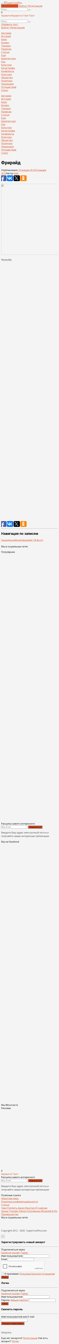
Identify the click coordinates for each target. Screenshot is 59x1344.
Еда (3, 61)
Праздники (7, 83)
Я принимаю (29, 1273)
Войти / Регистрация (30, 6)
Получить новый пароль (12, 1323)
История (6, 36)
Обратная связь (10, 1198)
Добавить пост (9, 6)
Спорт (4, 90)
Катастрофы (8, 68)
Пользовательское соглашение (37, 1273)
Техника (6, 45)
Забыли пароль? (19, 1300)
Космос (5, 42)
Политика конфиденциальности (19, 1201)
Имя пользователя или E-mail (17, 1316)
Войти (4, 1277)
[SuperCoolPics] (13, 2)
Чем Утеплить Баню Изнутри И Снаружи (24, 1208)
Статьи (5, 52)
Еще (3, 55)
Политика (6, 80)
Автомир (6, 33)
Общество (7, 77)
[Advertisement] (29, 392)
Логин (4, 1304)
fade (16, 173)
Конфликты (7, 71)
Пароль (14, 1300)
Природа (6, 49)
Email (4, 1259)
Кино (4, 39)
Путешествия (8, 87)
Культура (6, 64)
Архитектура (8, 58)
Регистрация (30, 1338)
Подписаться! (35, 827)
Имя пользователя (11, 1255)
